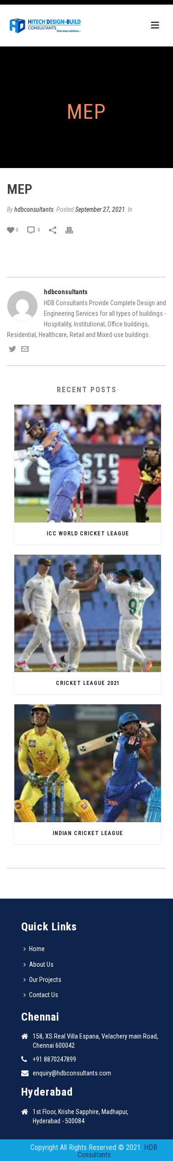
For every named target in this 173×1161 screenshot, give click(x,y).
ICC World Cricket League (88, 533)
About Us (41, 964)
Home (37, 948)
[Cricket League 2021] (87, 614)
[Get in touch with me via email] (25, 350)
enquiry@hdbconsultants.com (72, 1073)
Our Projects (45, 979)
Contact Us (43, 994)
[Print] (74, 229)
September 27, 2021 (100, 209)
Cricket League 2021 (88, 683)
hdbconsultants (34, 209)
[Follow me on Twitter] (12, 350)
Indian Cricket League (88, 833)
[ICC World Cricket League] (87, 463)
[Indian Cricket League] (87, 763)
